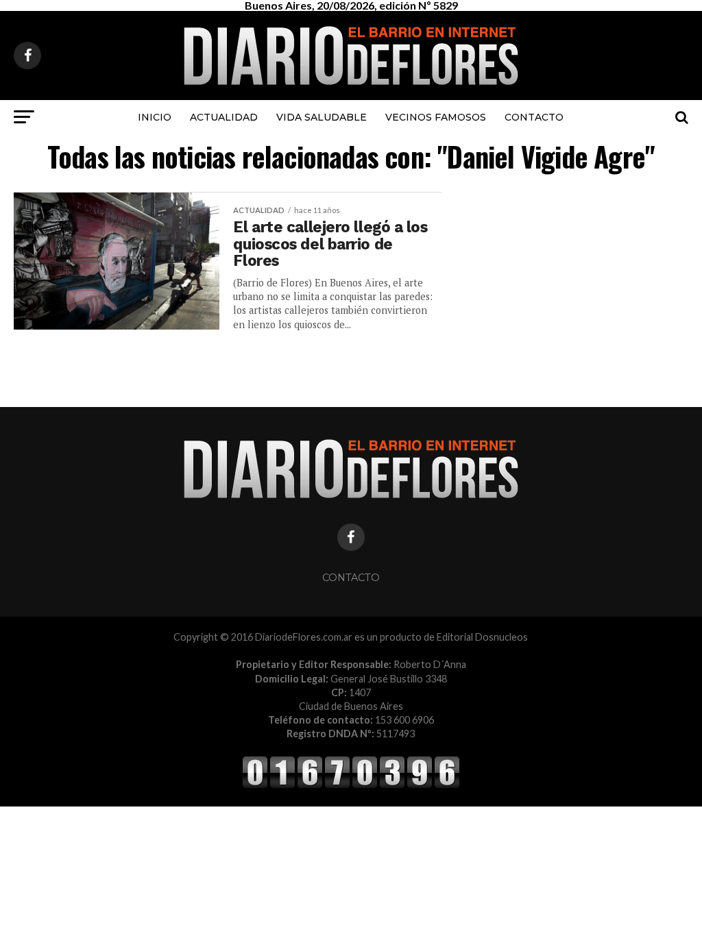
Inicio (154, 117)
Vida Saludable (321, 117)
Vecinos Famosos (435, 117)
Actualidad (224, 117)
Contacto (534, 117)
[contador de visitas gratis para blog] (351, 785)
